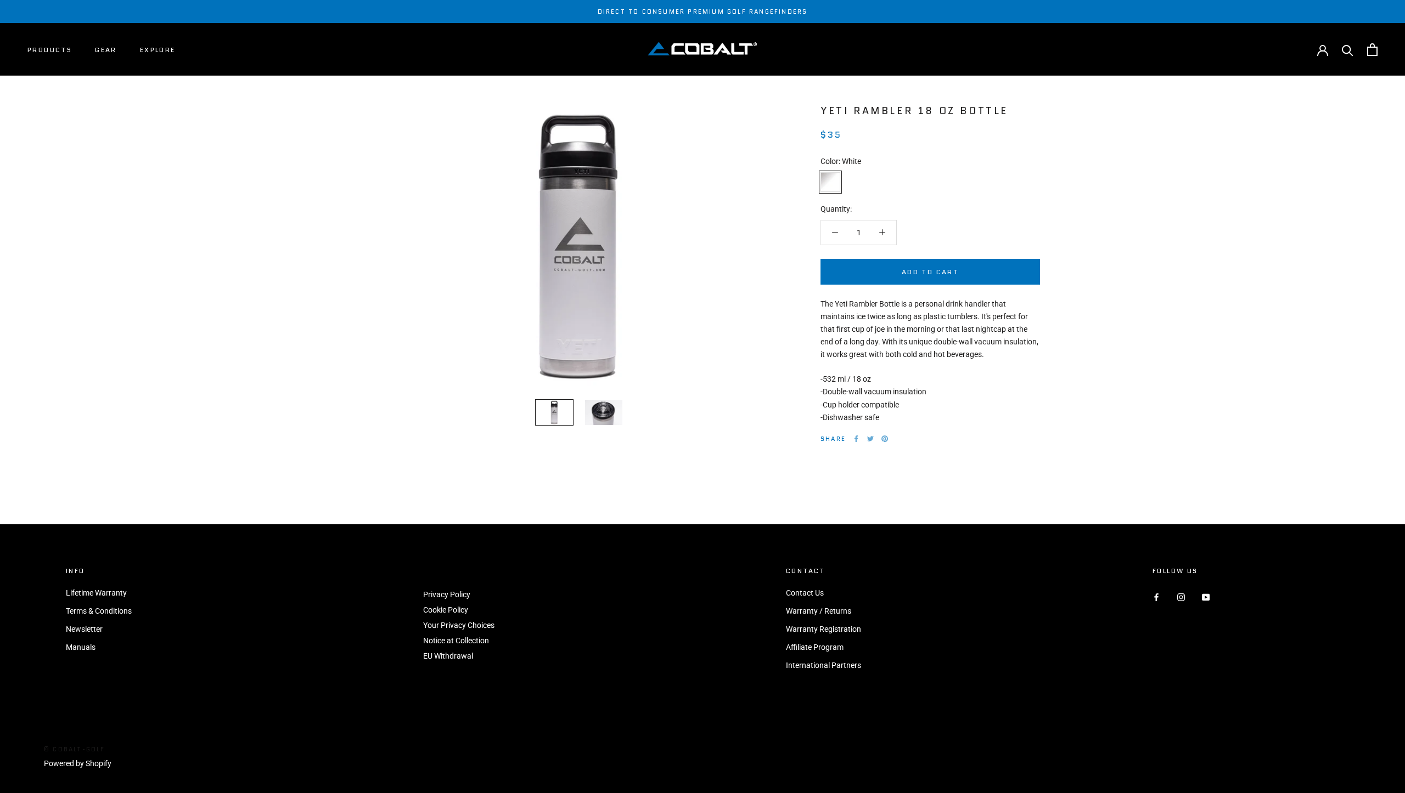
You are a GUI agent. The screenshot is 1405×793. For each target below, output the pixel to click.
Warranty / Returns (818, 611)
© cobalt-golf (74, 749)
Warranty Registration (823, 629)
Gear (106, 49)
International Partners (823, 665)
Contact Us (805, 592)
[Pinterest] (884, 438)
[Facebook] (856, 438)
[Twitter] (870, 438)
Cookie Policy (445, 609)
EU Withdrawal (448, 656)
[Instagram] (1181, 597)
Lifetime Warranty (96, 592)
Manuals (80, 647)
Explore (158, 49)
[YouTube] (1206, 597)
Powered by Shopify (77, 763)
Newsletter (84, 629)
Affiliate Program (815, 647)
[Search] (1347, 49)
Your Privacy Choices (458, 625)
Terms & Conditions (99, 611)
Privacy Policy (446, 594)
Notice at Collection (456, 640)
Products (49, 49)
